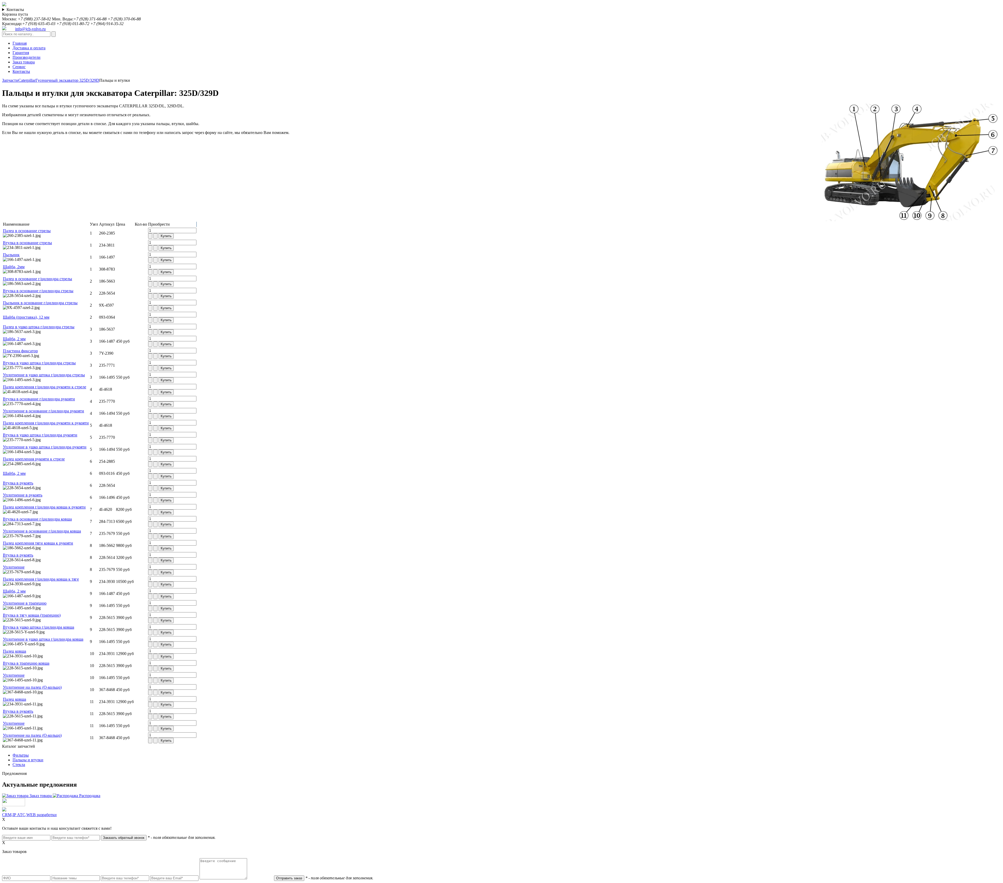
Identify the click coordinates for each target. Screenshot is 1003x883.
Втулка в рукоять (18, 483)
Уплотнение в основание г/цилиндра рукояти (43, 411)
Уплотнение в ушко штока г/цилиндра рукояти (44, 447)
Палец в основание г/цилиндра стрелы (37, 279)
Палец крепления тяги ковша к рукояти (38, 543)
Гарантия (21, 52)
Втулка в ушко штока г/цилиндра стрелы (39, 363)
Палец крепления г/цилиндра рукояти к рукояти (46, 423)
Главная (20, 43)
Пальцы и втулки (28, 760)
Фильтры (21, 755)
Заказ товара (24, 62)
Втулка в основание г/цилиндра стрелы (38, 291)
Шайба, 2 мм (14, 339)
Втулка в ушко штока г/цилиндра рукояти (40, 435)
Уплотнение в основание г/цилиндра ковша (42, 531)
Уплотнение (14, 567)
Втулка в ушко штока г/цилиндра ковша (38, 627)
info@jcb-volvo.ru (30, 29)
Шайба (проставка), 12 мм (26, 317)
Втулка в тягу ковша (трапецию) (32, 615)
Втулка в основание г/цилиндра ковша (37, 519)
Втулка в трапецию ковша (26, 663)
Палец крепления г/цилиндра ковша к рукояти (44, 507)
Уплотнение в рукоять (22, 495)
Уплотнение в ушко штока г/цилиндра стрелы (44, 375)
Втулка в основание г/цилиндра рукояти (39, 399)
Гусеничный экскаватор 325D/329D (67, 80)
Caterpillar (27, 80)
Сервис (19, 67)
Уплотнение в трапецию (24, 603)
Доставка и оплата (29, 48)
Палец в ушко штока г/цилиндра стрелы (38, 327)
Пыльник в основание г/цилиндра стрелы (40, 303)
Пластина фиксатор (20, 351)
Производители (26, 57)
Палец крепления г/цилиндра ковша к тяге (41, 579)
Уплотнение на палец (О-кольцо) (32, 687)
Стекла (19, 764)
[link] (821, 103)
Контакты (15, 9)
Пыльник (11, 255)
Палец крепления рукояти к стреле (34, 459)
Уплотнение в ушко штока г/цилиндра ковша (43, 639)
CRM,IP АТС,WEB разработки (29, 814)
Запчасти (10, 80)
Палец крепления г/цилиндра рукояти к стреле (44, 387)
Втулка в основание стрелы (27, 243)
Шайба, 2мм (14, 267)
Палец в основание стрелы (27, 231)
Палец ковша (14, 651)
